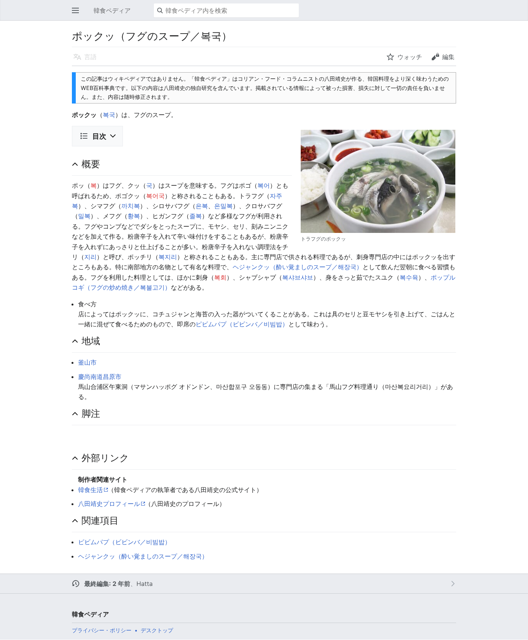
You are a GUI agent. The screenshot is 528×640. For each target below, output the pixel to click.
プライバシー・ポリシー (101, 630)
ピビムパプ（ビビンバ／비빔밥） (242, 324)
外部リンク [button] (105, 458)
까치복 (130, 206)
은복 (202, 206)
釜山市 (87, 362)
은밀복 (223, 206)
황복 (134, 216)
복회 (220, 277)
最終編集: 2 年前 (107, 583)
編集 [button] (448, 57)
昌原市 (112, 376)
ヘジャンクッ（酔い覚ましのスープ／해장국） (298, 267)
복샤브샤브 (297, 277)
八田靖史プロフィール (109, 504)
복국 (109, 115)
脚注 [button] (91, 413)
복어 (263, 185)
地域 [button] (91, 340)
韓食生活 (90, 490)
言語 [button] (90, 57)
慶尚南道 (90, 376)
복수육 (409, 277)
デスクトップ (157, 630)
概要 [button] (91, 164)
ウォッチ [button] (409, 57)
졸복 (195, 216)
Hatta (144, 583)
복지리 (167, 257)
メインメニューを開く (78, 14)
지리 (90, 257)
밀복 (84, 216)
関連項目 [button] (100, 520)
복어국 (155, 196)
